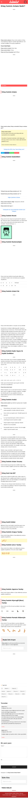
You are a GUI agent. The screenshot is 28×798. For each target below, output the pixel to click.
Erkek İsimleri (7, 688)
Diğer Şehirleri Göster (14, 197)
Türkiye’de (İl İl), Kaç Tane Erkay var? (14, 149)
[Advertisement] (14, 24)
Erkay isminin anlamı (23, 691)
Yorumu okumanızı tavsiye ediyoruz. (9, 144)
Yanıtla (2, 726)
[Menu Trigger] (25, 2)
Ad (1, 759)
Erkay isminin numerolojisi (18, 693)
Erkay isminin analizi (16, 691)
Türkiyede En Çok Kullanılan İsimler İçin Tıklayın (14, 210)
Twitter (2, 152)
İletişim (10, 793)
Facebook (7, 152)
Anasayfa (3, 772)
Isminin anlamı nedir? (14, 2)
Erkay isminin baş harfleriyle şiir (4, 693)
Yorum (2, 745)
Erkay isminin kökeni (11, 693)
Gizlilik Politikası (16, 793)
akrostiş (3, 691)
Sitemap (21, 793)
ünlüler (23, 693)
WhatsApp (11, 152)
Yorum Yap (17, 152)
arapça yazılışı (9, 691)
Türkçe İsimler (15, 688)
